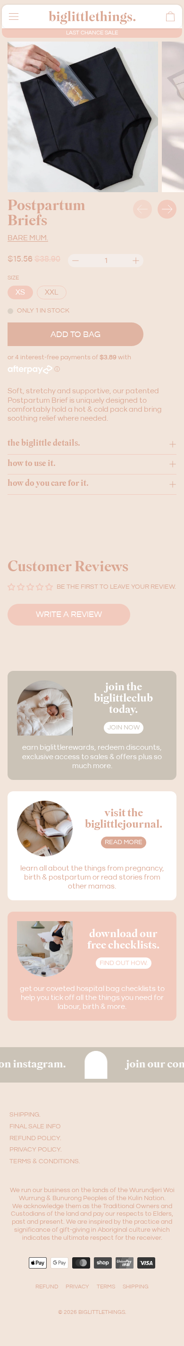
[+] (135, 260)
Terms (106, 1287)
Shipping (136, 1287)
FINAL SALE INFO (35, 1126)
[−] (75, 260)
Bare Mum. (28, 238)
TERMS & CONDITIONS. (44, 1161)
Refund (46, 1287)
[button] (83, 117)
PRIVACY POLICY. (35, 1149)
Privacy (77, 1287)
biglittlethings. (102, 1312)
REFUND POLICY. (35, 1138)
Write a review (69, 614)
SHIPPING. (25, 1114)
